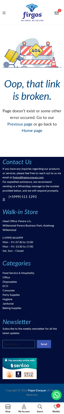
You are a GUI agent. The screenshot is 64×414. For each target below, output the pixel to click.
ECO (5, 286)
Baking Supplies (12, 308)
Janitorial (8, 303)
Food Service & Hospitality (18, 273)
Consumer (9, 290)
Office (6, 277)
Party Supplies (11, 294)
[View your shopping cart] (56, 12)
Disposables (10, 281)
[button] (56, 395)
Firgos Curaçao (37, 390)
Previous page (19, 124)
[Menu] (6, 12)
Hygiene (7, 299)
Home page (32, 130)
